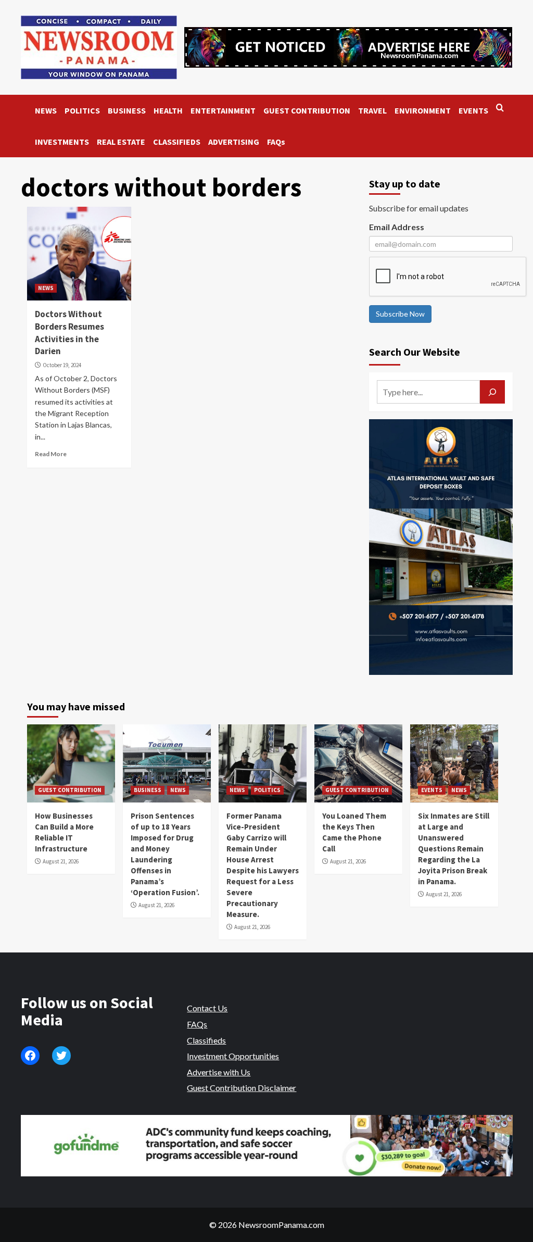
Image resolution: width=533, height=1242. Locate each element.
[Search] (499, 108)
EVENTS (473, 110)
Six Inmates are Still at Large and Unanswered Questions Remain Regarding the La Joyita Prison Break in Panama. (453, 848)
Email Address (396, 227)
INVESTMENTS (62, 141)
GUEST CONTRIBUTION (306, 110)
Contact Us (207, 1008)
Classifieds (206, 1040)
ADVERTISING (233, 141)
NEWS (46, 110)
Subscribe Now (400, 313)
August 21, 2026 (61, 861)
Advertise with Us (218, 1072)
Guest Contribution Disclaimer (241, 1088)
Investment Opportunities (233, 1056)
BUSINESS (127, 110)
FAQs (276, 141)
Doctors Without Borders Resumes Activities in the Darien (69, 332)
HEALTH (168, 110)
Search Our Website (414, 351)
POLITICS (82, 110)
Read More (51, 454)
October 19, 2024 (62, 365)
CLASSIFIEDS (176, 141)
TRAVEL (372, 110)
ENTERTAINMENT (223, 110)
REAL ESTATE (121, 141)
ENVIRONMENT (423, 110)
